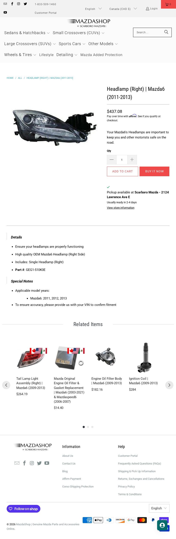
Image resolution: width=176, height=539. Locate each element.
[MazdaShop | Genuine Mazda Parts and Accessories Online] (88, 23)
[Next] (169, 385)
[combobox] (152, 32)
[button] (168, 4)
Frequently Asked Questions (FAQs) (139, 463)
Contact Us (69, 463)
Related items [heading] (87, 324)
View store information (120, 207)
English (90, 9)
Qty (109, 150)
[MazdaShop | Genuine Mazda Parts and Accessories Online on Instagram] (18, 4)
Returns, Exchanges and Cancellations (141, 478)
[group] (31, 376)
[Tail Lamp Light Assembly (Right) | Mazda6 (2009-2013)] (31, 357)
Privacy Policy (126, 486)
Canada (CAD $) (120, 9)
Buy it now (154, 171)
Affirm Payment (71, 478)
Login (154, 8)
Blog (65, 471)
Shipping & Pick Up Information (137, 471)
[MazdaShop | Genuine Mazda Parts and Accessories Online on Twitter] (25, 4)
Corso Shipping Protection (78, 486)
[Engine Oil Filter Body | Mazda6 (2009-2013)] (106, 357)
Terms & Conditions (130, 494)
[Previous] (6, 385)
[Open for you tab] (162, 525)
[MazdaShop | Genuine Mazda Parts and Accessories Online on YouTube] (5, 12)
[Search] (166, 32)
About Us (67, 455)
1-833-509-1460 (45, 4)
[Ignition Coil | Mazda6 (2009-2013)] (144, 357)
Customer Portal (46, 12)
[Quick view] (42, 368)
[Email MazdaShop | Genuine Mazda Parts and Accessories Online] (5, 4)
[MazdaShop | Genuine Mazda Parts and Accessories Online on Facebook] (12, 4)
